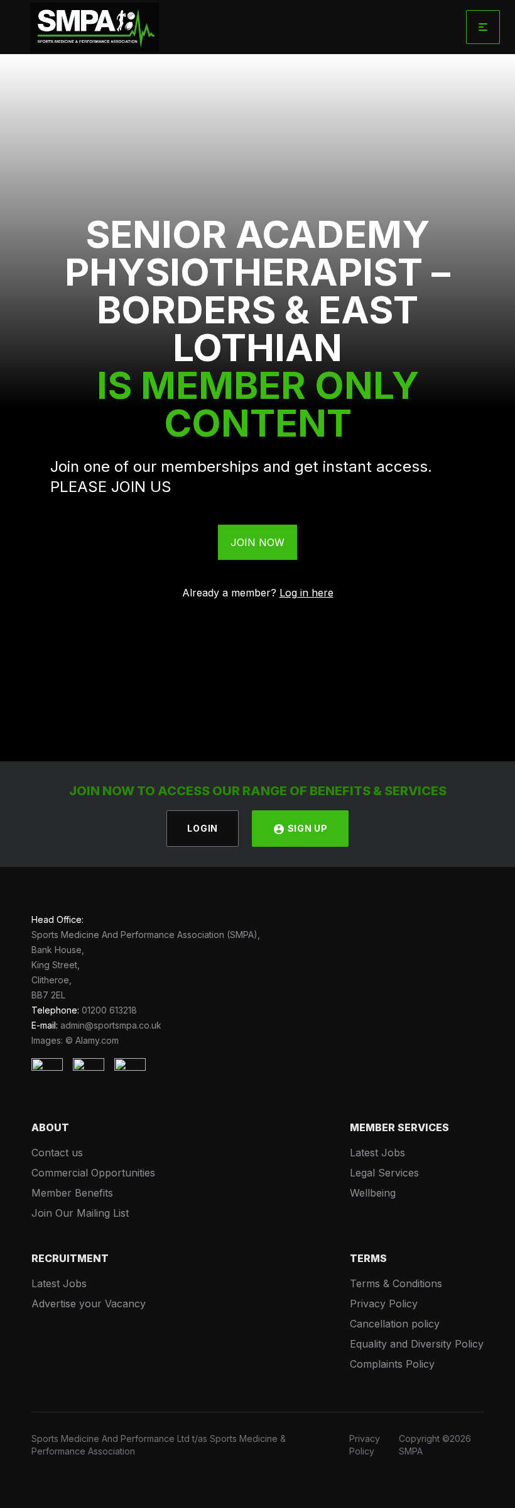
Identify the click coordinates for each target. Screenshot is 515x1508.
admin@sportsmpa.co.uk (110, 1025)
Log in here (306, 592)
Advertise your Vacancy (88, 1303)
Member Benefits (72, 1193)
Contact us (57, 1152)
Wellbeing (373, 1193)
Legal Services (384, 1172)
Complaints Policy (392, 1364)
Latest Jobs (377, 1152)
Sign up (306, 828)
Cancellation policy (395, 1323)
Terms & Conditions (396, 1283)
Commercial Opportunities (93, 1172)
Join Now (257, 542)
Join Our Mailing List (80, 1213)
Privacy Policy (384, 1303)
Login (202, 828)
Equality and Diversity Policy (417, 1344)
